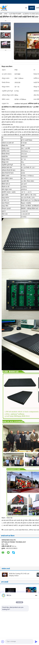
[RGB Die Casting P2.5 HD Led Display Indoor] (5, 574)
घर (26, 8)
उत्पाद (5, 14)
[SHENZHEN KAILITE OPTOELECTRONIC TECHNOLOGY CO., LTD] (12, 8)
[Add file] (2, 641)
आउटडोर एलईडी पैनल (9, 530)
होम (1, 14)
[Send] (36, 641)
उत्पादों (32, 8)
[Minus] (36, 595)
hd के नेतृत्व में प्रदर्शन (15, 14)
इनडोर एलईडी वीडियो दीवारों (21, 530)
